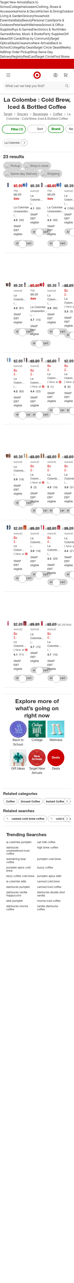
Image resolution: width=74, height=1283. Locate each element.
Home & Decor (27, 11)
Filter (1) (17, 129)
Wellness (35, 25)
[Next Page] (69, 129)
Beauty (27, 20)
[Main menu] (8, 75)
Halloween (28, 7)
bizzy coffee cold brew (20, 875)
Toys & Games (22, 29)
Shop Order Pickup (17, 52)
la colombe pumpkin (19, 842)
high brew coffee (47, 847)
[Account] (55, 75)
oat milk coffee (46, 842)
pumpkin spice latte (49, 875)
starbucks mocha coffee (17, 908)
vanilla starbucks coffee (47, 908)
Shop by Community (36, 38)
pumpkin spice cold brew (18, 869)
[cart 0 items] (65, 75)
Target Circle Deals (47, 47)
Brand (56, 129)
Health (24, 25)
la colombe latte (16, 881)
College (15, 7)
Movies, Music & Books (26, 34)
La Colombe (15, 215)
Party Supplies (53, 34)
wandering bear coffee (16, 860)
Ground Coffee (30, 801)
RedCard (29, 56)
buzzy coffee (45, 867)
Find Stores (62, 56)
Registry (17, 56)
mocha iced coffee (49, 900)
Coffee (57, 114)
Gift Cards (15, 38)
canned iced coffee (49, 886)
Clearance (25, 43)
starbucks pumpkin (18, 886)
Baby (18, 20)
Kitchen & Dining (50, 11)
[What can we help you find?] (37, 85)
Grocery (28, 16)
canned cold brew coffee (28, 818)
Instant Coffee (55, 801)
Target (8, 114)
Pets (16, 25)
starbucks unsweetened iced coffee (17, 850)
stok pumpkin (14, 900)
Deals (14, 43)
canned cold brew (48, 881)
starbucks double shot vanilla (51, 894)
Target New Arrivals (13, 2)
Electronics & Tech (45, 29)
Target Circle (45, 56)
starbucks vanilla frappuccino (16, 894)
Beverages (40, 114)
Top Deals (27, 47)
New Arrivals (42, 43)
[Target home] (37, 75)
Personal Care (42, 20)
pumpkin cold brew (49, 858)
